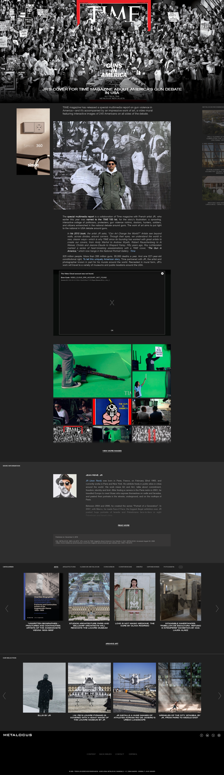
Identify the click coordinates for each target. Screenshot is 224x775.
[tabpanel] (112, 609)
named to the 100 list (101, 220)
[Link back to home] (18, 735)
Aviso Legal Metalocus (107, 771)
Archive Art (112, 644)
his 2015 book (77, 234)
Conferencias (125, 567)
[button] (6, 608)
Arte (56, 567)
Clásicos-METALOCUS (89, 567)
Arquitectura (69, 567)
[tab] (56, 567)
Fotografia (169, 567)
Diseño (139, 567)
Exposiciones (153, 567)
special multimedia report (80, 217)
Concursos (109, 567)
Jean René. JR (94, 475)
